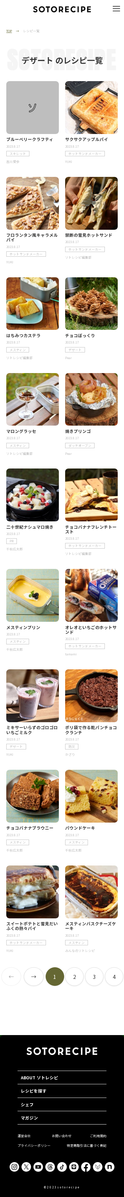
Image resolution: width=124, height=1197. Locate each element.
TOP (9, 31)
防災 (71, 746)
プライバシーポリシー (34, 1145)
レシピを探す (34, 1091)
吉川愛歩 (13, 161)
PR (12, 541)
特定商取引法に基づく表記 (86, 1145)
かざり (70, 754)
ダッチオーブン (79, 445)
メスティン (18, 349)
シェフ (27, 1104)
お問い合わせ (62, 1135)
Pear (68, 357)
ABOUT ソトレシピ (39, 1077)
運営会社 (24, 1135)
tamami (71, 654)
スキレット (18, 153)
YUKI (68, 161)
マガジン (29, 1118)
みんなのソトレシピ (80, 950)
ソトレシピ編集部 (78, 257)
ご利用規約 (98, 1135)
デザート (75, 349)
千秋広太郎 (14, 549)
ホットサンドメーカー (85, 153)
